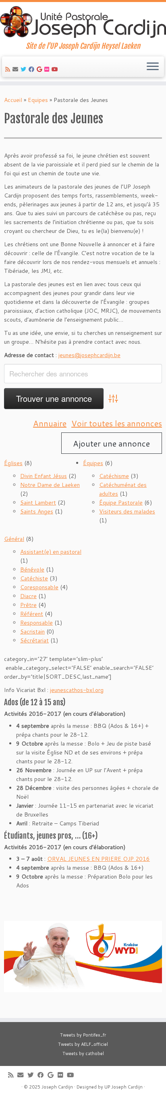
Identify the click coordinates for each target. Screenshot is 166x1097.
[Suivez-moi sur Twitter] (25, 69)
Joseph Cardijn (57, 1087)
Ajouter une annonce (111, 443)
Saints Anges (36, 511)
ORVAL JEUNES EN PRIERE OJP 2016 (98, 859)
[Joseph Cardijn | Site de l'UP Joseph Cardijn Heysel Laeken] (83, 22)
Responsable (36, 623)
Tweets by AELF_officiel (83, 1044)
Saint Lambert (38, 503)
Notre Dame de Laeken (50, 485)
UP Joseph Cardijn (123, 1087)
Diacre (28, 596)
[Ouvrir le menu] (153, 67)
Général (14, 539)
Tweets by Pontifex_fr (83, 1035)
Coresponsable (39, 587)
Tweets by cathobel (83, 1053)
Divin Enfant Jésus (43, 476)
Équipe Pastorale (121, 503)
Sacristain (32, 631)
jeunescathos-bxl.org (77, 690)
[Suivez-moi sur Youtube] (56, 69)
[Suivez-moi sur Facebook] (33, 69)
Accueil (13, 100)
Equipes (38, 100)
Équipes (93, 463)
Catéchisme (114, 476)
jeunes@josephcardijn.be (89, 355)
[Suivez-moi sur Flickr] (48, 69)
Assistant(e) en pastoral (50, 552)
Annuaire (49, 423)
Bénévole (32, 569)
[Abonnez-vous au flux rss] (8, 69)
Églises (13, 463)
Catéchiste (34, 578)
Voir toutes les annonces (116, 423)
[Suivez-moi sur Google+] (40, 69)
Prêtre (28, 605)
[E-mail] (16, 69)
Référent (31, 614)
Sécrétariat (34, 640)
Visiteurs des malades (127, 511)
